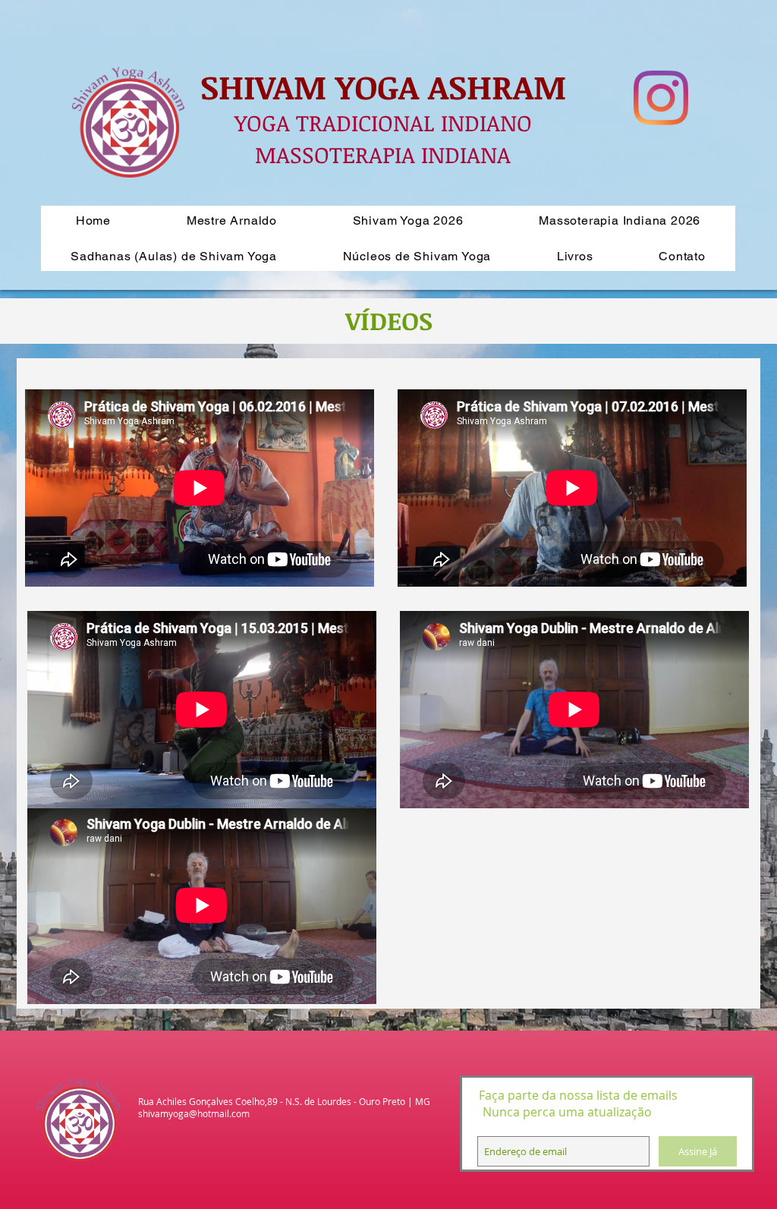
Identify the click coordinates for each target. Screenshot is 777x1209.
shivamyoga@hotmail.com (194, 1113)
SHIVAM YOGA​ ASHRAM (383, 86)
